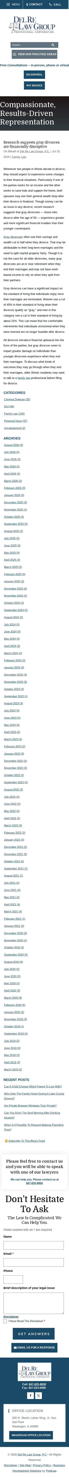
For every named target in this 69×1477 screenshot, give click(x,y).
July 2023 (10, 710)
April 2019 (10, 1062)
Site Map (25, 1465)
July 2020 (10, 969)
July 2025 (10, 538)
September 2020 (14, 954)
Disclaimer (11, 1316)
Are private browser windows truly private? (30, 1105)
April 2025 (10, 559)
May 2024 (10, 638)
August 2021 (11, 875)
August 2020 (11, 962)
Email (9, 1253)
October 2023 (12, 689)
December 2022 (13, 761)
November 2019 (13, 1019)
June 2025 (10, 545)
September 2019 (14, 1033)
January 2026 (12, 495)
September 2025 (14, 524)
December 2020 (13, 933)
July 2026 (10, 452)
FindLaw (51, 1470)
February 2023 (12, 746)
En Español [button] (34, 74)
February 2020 (12, 1005)
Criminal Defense (14, 399)
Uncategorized (12, 428)
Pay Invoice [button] (34, 85)
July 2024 (10, 624)
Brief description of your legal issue (29, 1288)
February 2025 (12, 574)
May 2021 (10, 897)
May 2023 (10, 725)
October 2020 (12, 947)
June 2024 (10, 631)
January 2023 (12, 753)
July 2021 (10, 883)
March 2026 (11, 481)
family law (24, 378)
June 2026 (10, 459)
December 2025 (13, 502)
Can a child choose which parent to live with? (33, 1086)
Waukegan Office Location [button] (31, 1435)
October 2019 (12, 1026)
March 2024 (11, 653)
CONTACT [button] (36, 4)
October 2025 (12, 516)
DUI (6, 406)
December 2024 (13, 588)
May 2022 (10, 811)
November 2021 (13, 854)
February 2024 (12, 660)
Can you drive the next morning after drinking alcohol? (32, 1115)
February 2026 (12, 488)
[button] (12, 4)
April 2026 (10, 473)
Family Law (19, 157)
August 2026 (11, 445)
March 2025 (11, 567)
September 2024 (14, 610)
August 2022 (11, 789)
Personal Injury (13, 421)
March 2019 (11, 1069)
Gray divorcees (13, 237)
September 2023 (14, 696)
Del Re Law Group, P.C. (35, 151)
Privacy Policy (42, 1465)
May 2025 (10, 552)
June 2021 (10, 890)
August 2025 (11, 531)
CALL (57, 4)
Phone (8, 1271)
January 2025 (12, 581)
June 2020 (10, 976)
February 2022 (12, 832)
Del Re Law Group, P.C (32, 1454)
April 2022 (10, 818)
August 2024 (11, 617)
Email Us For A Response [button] (36, 1347)
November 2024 (13, 595)
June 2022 (10, 803)
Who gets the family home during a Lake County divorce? (34, 1096)
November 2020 (13, 940)
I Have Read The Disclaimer (27, 1321)
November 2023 (13, 682)
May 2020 (10, 983)
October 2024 (12, 603)
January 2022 (12, 839)
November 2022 (13, 768)
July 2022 (10, 796)
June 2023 (10, 717)
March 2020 (11, 997)
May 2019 (10, 1055)
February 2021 (12, 918)
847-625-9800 (34, 1183)
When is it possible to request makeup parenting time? (33, 1127)
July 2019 (10, 1041)
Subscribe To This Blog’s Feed (26, 1140)
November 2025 (13, 509)
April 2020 (10, 990)
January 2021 (12, 926)
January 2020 (12, 1012)
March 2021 (11, 911)
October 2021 (12, 861)
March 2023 (11, 739)
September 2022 (14, 782)
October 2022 (12, 775)
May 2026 (10, 466)
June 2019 (10, 1048)
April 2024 (10, 646)
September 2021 (14, 868)
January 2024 (12, 667)
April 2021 (10, 904)
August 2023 (11, 703)
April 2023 (10, 732)
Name (8, 1236)
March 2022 (11, 825)
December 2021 (13, 847)
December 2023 (13, 674)
